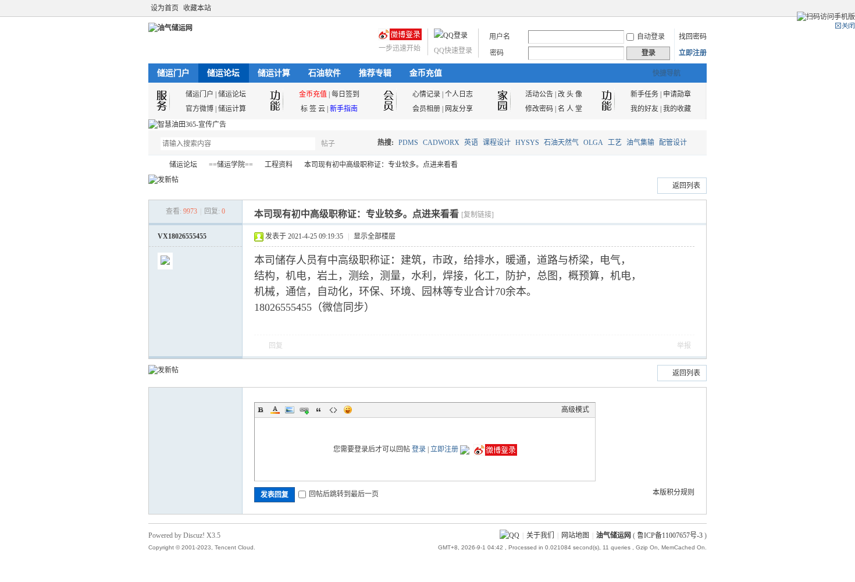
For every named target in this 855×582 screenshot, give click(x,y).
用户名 (499, 37)
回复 (276, 346)
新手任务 (644, 94)
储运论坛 (223, 73)
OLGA (593, 143)
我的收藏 (677, 109)
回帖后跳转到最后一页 (344, 494)
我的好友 (644, 109)
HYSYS (527, 143)
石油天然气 (561, 143)
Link (304, 410)
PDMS (408, 143)
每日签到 (345, 94)
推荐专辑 (375, 73)
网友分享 (459, 109)
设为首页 (165, 8)
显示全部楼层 (375, 236)
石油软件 (324, 73)
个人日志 (459, 94)
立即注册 (693, 53)
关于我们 (540, 535)
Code (333, 410)
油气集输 (640, 143)
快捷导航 (667, 73)
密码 (497, 53)
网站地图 (575, 535)
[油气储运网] (170, 28)
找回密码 (693, 37)
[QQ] (509, 535)
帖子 (328, 144)
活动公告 (539, 94)
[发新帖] (163, 180)
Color (275, 410)
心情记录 (426, 94)
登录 (419, 449)
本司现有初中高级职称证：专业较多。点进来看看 (381, 165)
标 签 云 (313, 109)
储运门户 (173, 73)
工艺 (615, 143)
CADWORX (441, 143)
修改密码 (539, 109)
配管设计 (673, 143)
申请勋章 (677, 94)
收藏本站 (197, 8)
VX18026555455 (182, 236)
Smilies (348, 410)
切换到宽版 (700, 8)
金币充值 (425, 73)
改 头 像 (570, 94)
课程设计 (497, 143)
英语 (471, 143)
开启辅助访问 (690, 8)
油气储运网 (153, 165)
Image (289, 410)
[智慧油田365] (187, 124)
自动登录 (651, 37)
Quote (319, 410)
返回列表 (686, 186)
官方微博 (199, 109)
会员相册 (426, 109)
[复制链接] (477, 215)
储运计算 (274, 73)
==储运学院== (231, 165)
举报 (684, 346)
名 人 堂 (570, 109)
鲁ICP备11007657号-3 (670, 535)
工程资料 (279, 165)
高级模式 (575, 410)
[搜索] (362, 143)
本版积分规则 (673, 492)
